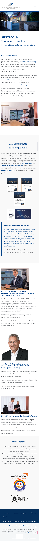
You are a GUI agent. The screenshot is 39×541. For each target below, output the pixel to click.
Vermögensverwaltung (28, 62)
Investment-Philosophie (19, 513)
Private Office (5, 80)
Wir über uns (32, 513)
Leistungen (6, 513)
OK (19, 536)
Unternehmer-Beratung (19, 85)
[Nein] (35, 532)
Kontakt (5, 517)
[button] (35, 6)
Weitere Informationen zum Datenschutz (19, 533)
